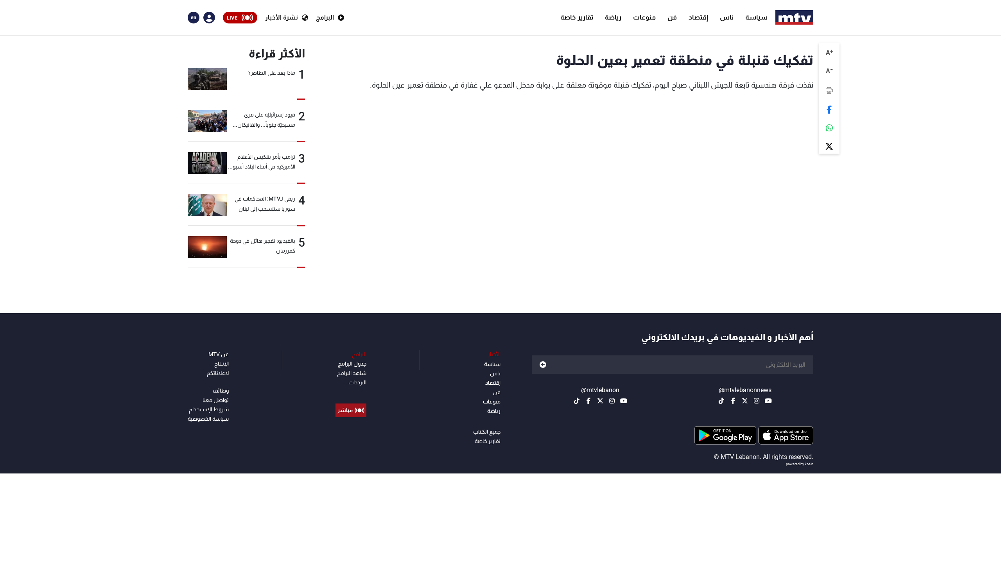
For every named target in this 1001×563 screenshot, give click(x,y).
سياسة (756, 17)
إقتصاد (698, 17)
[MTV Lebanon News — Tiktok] (721, 401)
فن (672, 17)
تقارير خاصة (576, 17)
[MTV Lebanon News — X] (745, 401)
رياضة (613, 17)
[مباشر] (350, 392)
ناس (727, 17)
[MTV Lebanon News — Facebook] (733, 401)
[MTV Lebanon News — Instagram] (756, 401)
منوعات (644, 17)
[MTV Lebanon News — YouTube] (768, 401)
